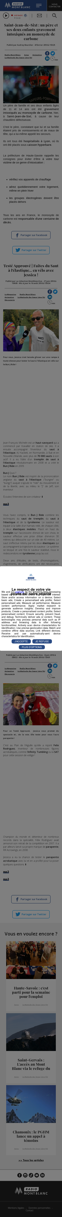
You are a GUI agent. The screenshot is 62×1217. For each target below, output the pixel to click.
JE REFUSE (42, 641)
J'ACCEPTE (21, 641)
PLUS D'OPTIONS (32, 647)
